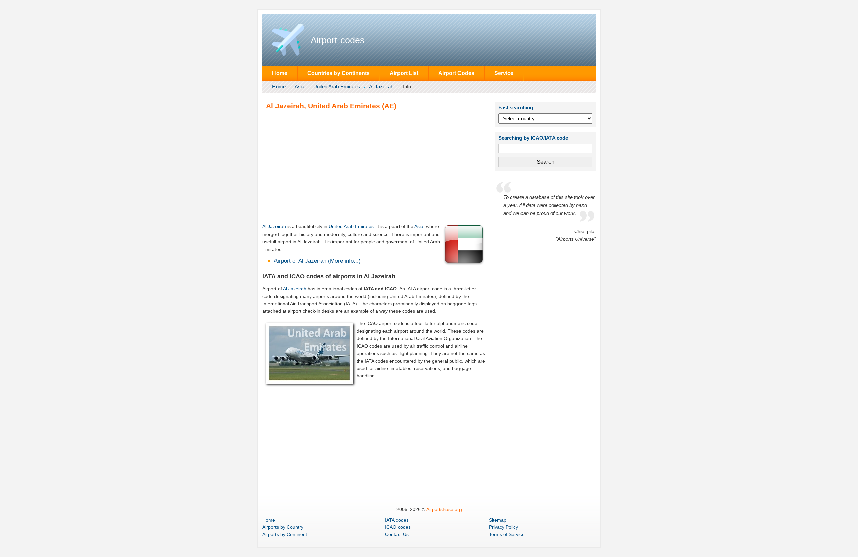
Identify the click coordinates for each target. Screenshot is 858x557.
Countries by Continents (338, 73)
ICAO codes (398, 527)
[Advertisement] (374, 166)
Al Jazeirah (381, 86)
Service (503, 73)
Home (279, 73)
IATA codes (397, 520)
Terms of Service (507, 534)
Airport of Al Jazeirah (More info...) (317, 261)
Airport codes (338, 40)
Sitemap (497, 520)
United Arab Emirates (336, 86)
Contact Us (397, 534)
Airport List (404, 73)
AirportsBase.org (444, 509)
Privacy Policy (503, 527)
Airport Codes (456, 73)
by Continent (284, 534)
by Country (282, 527)
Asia (299, 86)
